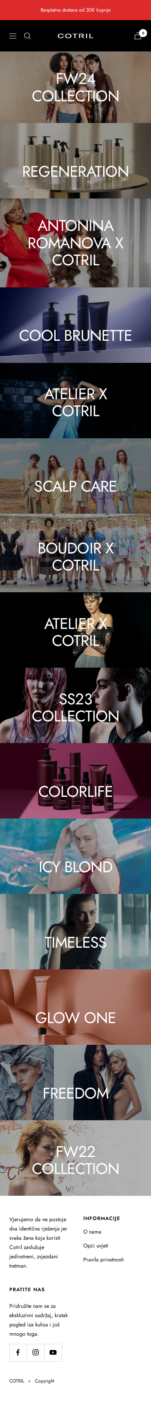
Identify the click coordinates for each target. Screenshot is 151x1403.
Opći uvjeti (95, 1245)
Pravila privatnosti (103, 1259)
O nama (92, 1232)
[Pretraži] (27, 35)
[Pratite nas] (18, 1352)
